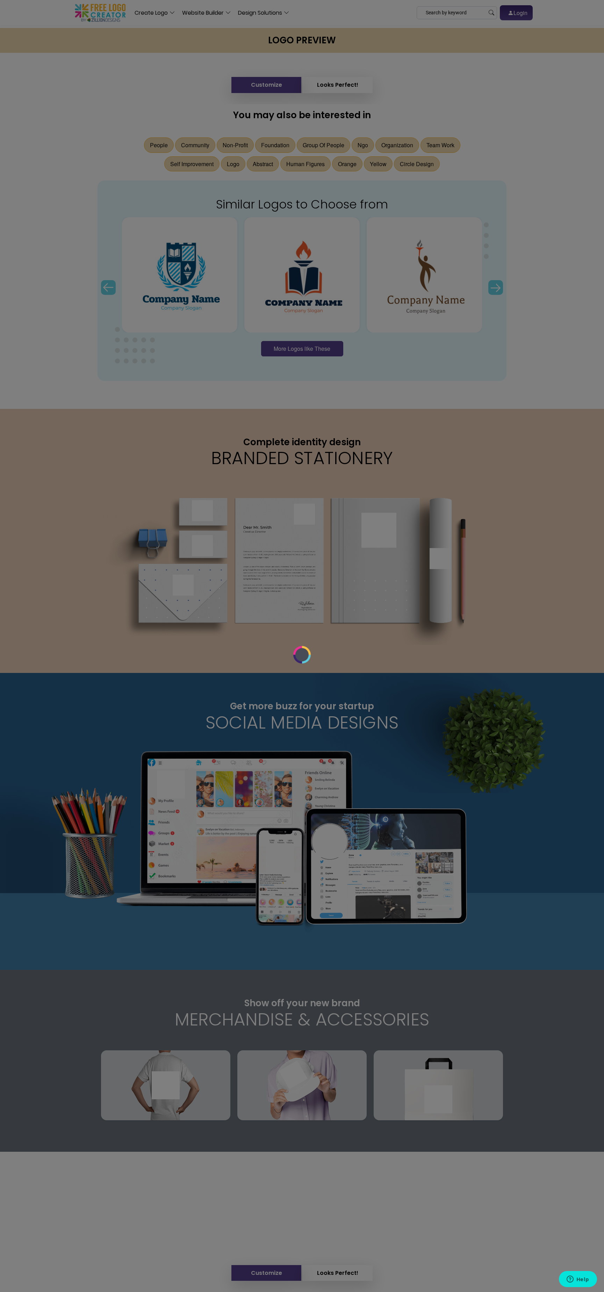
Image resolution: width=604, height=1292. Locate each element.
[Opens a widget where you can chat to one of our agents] (578, 1280)
